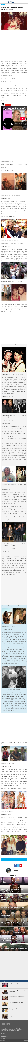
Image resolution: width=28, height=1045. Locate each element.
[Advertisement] (14, 45)
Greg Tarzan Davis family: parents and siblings (17, 984)
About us (3, 1033)
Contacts (3, 1038)
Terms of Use (4, 1034)
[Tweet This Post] (18, 865)
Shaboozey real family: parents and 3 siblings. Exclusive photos (17, 991)
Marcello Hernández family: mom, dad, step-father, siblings (17, 1009)
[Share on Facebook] (15, 865)
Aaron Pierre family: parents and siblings (16, 1002)
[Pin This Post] (21, 865)
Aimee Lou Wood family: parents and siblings (17, 996)
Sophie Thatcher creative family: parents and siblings (17, 1015)
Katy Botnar (15, 870)
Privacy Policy (4, 1036)
